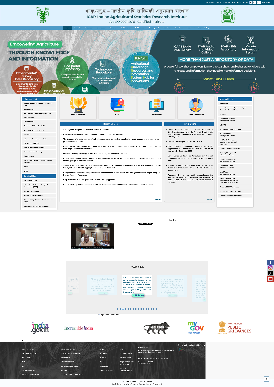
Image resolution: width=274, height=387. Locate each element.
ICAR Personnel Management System (227, 135)
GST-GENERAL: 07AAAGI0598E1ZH (72, 374)
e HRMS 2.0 (224, 103)
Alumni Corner (29, 156)
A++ (258, 3)
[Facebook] (270, 262)
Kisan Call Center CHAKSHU (34, 130)
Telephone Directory (29, 353)
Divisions (112, 28)
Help (23, 362)
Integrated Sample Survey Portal (35, 139)
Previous (23, 330)
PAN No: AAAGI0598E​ (28, 370)
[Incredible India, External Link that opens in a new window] (79, 328)
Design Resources (30, 180)
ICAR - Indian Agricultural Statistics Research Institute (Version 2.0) (137, 384)
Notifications (140, 28)
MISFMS (223, 125)
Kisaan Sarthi (29, 121)
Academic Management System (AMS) (37, 113)
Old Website (210, 2)
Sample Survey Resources (33, 195)
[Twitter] (270, 273)
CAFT (26, 167)
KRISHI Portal (29, 109)
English (264, 2)
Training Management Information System (228, 154)
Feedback (104, 353)
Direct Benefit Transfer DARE (34, 126)
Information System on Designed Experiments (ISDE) (36, 186)
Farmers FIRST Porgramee (229, 187)
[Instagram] (270, 267)
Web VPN (64, 370)
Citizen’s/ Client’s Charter (70, 353)
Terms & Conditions (68, 349)
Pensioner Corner (126, 353)
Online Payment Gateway (33, 152)
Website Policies (28, 349)
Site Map (103, 357)
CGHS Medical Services (69, 366)
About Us (77, 28)
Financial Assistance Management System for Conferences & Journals (229, 180)
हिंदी (269, 2)
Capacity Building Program (230, 148)
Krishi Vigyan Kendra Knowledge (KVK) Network (38, 161)
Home (69, 28)
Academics (101, 28)
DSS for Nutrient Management (231, 195)
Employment (154, 28)
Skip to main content (223, 2)
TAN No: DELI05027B (106, 370)
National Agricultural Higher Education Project (38, 104)
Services (88, 28)
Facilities (166, 28)
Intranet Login (125, 357)
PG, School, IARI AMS (31, 143)
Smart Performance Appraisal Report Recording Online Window (233, 109)
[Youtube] (270, 279)
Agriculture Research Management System (227, 120)
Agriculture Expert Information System (227, 167)
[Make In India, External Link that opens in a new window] (156, 328)
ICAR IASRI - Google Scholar (34, 147)
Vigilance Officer (67, 362)
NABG (26, 171)
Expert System (29, 117)
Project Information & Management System (227, 160)
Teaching (190, 28)
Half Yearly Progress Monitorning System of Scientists (228, 142)
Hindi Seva (123, 349)
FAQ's (102, 349)
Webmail (27, 134)
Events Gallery (203, 28)
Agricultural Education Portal (230, 129)
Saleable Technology (31, 191)
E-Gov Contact (66, 357)
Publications (125, 28)
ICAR (101, 362)
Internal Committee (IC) (30, 374)
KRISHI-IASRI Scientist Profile (230, 191)
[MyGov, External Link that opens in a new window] (195, 328)
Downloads (179, 28)
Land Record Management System (227, 173)
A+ (254, 3)
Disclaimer (26, 357)
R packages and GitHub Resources (36, 206)
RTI (23, 366)
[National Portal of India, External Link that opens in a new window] (40, 328)
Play (23, 340)
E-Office (223, 114)
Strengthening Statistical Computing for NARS (38, 201)
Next (251, 330)
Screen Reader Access (240, 2)
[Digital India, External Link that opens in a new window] (117, 315)
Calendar (104, 366)
